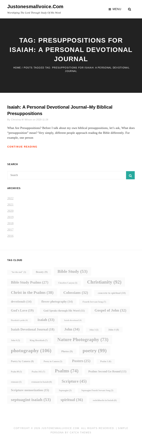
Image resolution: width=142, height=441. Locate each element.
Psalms (66, 370)
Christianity (104, 282)
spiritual (72, 400)
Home (17, 67)
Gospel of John (110, 310)
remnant (16, 382)
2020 (10, 211)
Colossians (75, 292)
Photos (67, 351)
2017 (10, 229)
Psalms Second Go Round (107, 371)
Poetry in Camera (53, 361)
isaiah (46, 319)
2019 (10, 217)
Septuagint (65, 390)
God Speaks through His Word (64, 310)
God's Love (22, 310)
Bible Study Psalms (29, 282)
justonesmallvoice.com (35, 6)
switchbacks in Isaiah (105, 400)
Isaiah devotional (73, 320)
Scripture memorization (30, 390)
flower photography (57, 301)
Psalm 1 (105, 361)
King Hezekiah (38, 340)
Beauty (42, 272)
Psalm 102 (38, 371)
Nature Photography (82, 339)
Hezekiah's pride (19, 320)
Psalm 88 (16, 372)
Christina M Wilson (21, 119)
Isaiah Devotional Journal (32, 329)
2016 (10, 236)
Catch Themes (80, 432)
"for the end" (18, 272)
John (71, 329)
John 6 (15, 340)
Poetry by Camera (22, 361)
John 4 (113, 329)
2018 (10, 223)
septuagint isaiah (31, 399)
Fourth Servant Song (94, 301)
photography (31, 350)
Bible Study (72, 271)
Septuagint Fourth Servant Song (97, 390)
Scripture (74, 381)
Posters (81, 361)
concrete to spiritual (112, 292)
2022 (10, 198)
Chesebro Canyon (67, 283)
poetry (95, 350)
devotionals (21, 301)
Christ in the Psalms (32, 292)
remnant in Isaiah (41, 382)
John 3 (93, 330)
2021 (10, 204)
